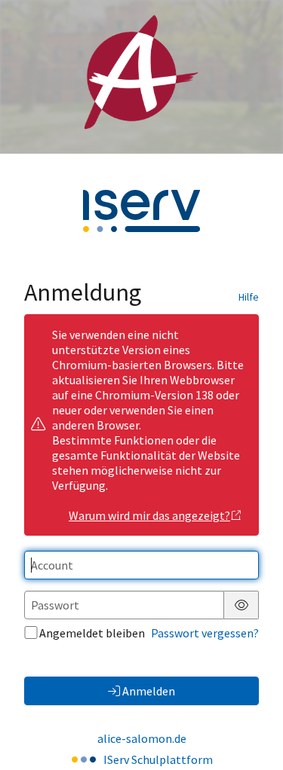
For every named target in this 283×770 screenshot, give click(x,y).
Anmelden (148, 690)
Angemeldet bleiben (92, 632)
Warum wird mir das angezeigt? (149, 515)
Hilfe (248, 297)
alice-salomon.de (141, 738)
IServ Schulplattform (158, 759)
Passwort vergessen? (205, 632)
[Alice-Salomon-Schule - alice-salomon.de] (141, 77)
